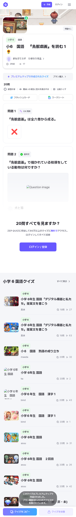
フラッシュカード (22, 97)
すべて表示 (62, 281)
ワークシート (58, 97)
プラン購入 (58, 76)
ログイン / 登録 (38, 247)
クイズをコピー (22, 511)
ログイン (59, 4)
